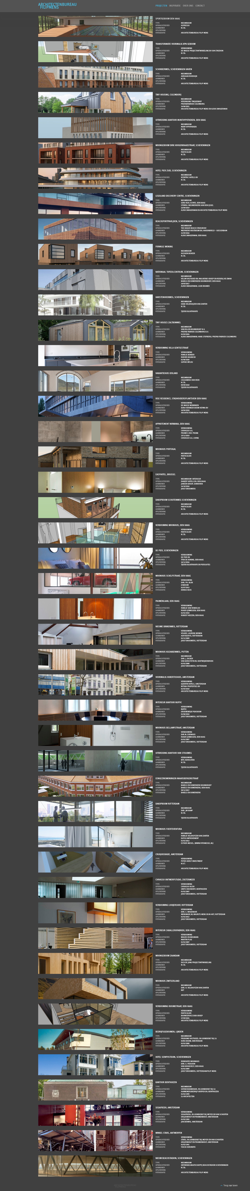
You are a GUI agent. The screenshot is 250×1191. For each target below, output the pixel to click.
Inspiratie (175, 5)
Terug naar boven (231, 1185)
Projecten (161, 5)
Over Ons (188, 5)
